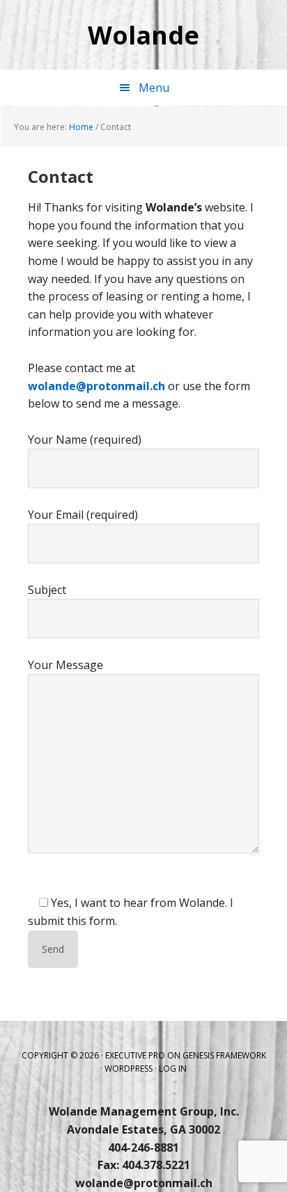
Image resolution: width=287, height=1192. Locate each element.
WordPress (128, 1068)
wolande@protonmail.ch (96, 386)
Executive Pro (135, 1055)
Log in (173, 1068)
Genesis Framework (224, 1055)
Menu (154, 87)
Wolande (143, 34)
